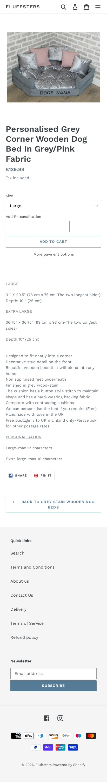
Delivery (18, 609)
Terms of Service (27, 623)
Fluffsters (23, 6)
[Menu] (98, 7)
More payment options (54, 254)
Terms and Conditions (32, 567)
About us (19, 581)
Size (9, 196)
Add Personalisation (23, 216)
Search (17, 553)
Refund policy (24, 637)
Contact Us (21, 595)
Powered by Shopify (69, 765)
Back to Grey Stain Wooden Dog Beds (57, 504)
